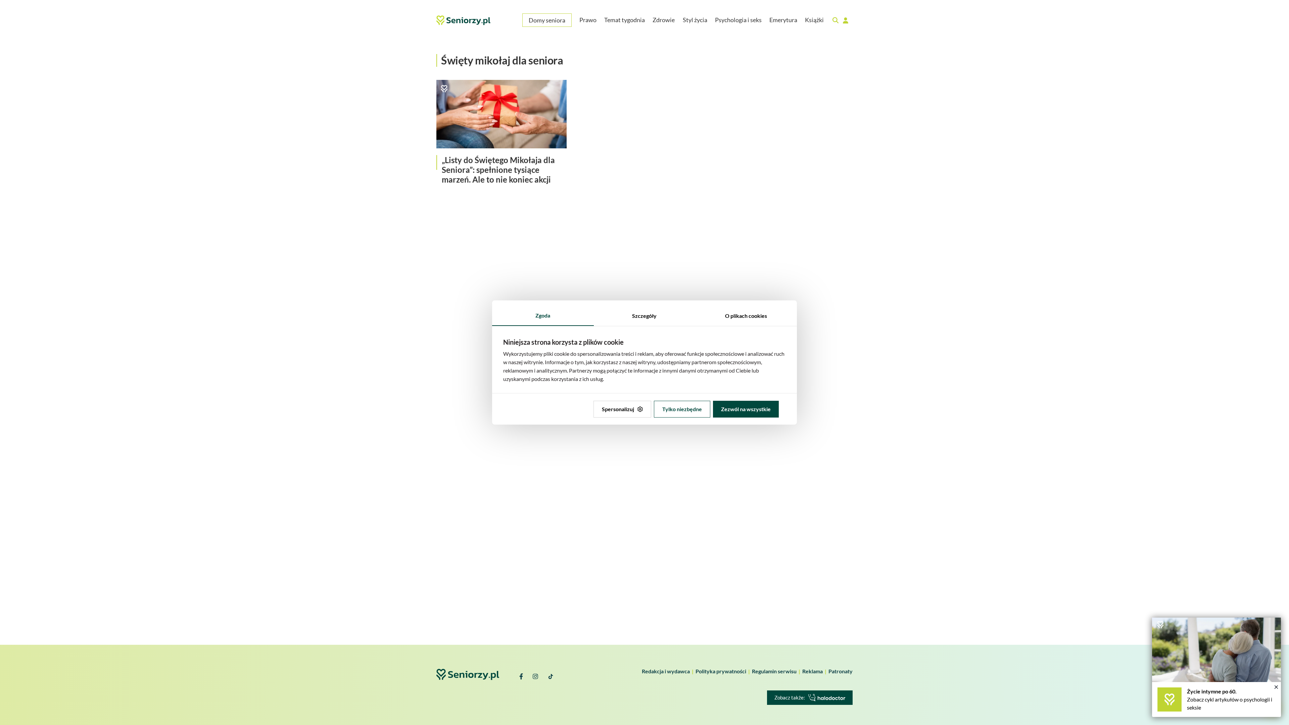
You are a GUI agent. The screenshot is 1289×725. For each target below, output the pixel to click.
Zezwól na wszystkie (746, 409)
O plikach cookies (746, 315)
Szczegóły (644, 315)
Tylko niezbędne (682, 409)
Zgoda (542, 315)
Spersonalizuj (618, 409)
